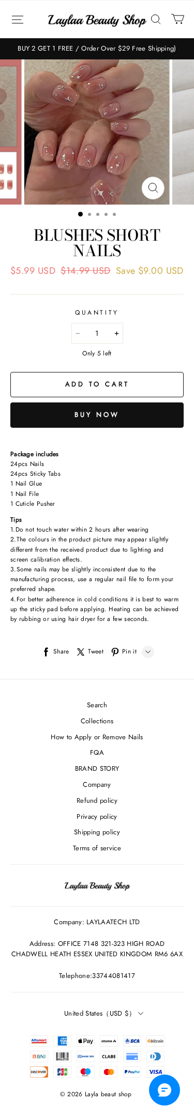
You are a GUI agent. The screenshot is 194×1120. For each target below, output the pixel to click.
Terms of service (97, 848)
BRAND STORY (97, 768)
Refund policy (97, 800)
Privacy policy (97, 816)
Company (97, 784)
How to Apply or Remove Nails (97, 737)
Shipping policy (97, 832)
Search (97, 705)
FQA (97, 752)
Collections (97, 721)
